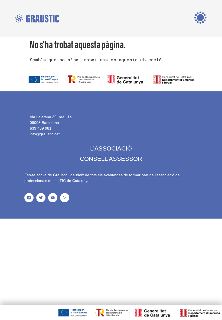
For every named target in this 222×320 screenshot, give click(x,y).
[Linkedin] (29, 197)
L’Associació (111, 148)
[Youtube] (52, 197)
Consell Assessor (111, 158)
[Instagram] (64, 197)
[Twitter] (40, 197)
